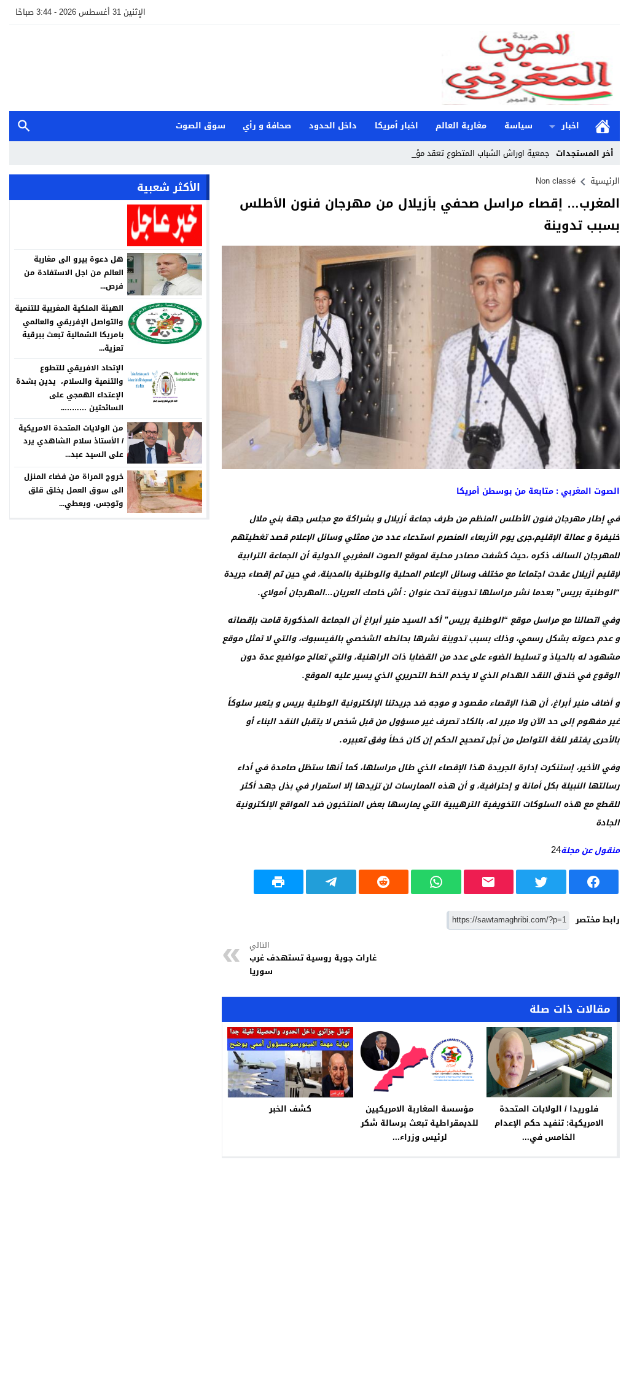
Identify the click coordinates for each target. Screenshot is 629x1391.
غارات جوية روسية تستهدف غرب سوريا (313, 959)
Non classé (556, 181)
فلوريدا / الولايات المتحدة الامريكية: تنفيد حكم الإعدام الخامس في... (549, 1123)
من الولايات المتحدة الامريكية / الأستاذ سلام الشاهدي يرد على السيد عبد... (70, 441)
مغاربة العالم (461, 125)
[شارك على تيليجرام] (331, 882)
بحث (24, 126)
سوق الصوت (200, 125)
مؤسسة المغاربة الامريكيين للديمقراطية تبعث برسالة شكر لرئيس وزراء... (420, 1123)
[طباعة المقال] (279, 882)
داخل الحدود (333, 125)
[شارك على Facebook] (594, 882)
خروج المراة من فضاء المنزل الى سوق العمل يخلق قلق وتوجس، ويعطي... (73, 490)
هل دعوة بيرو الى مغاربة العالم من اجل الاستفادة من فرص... (73, 272)
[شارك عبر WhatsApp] (436, 882)
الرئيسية (602, 126)
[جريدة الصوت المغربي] (314, 68)
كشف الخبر (290, 1108)
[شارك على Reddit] (384, 882)
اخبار (570, 125)
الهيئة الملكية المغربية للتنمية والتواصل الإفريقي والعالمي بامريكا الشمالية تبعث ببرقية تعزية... (69, 328)
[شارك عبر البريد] (489, 882)
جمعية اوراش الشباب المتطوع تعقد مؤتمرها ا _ (467, 153)
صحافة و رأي (267, 125)
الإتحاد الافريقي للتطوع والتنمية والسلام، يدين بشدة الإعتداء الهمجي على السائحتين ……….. (69, 388)
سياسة (518, 125)
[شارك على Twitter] (541, 882)
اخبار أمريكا (396, 125)
